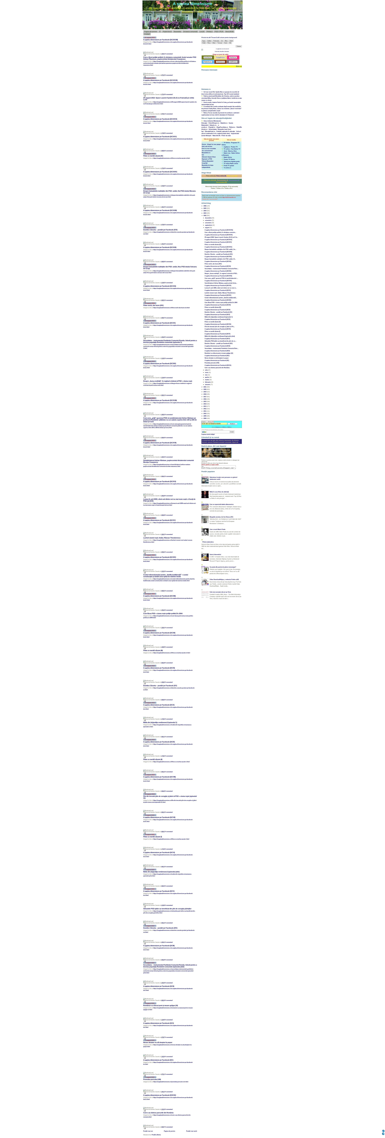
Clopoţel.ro (211, 127)
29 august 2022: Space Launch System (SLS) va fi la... (221, 237)
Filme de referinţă (210, 180)
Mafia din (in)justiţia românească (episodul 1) (160, 722)
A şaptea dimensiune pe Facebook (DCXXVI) (160, 119)
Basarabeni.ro (206, 152)
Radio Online (228, 157)
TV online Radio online (231, 163)
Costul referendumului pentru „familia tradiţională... (221, 297)
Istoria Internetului (215, 554)
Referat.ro (232, 127)
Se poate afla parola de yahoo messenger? (223, 567)
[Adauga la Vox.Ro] (180, 48)
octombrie (208, 223)
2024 (205, 210)
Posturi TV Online (229, 159)
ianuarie (207, 384)
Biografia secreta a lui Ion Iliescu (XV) (221, 517)
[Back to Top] (383, 1131)
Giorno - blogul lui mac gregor (211, 144)
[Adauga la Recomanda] (151, 48)
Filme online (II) (221, 176)
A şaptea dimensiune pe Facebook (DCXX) (159, 323)
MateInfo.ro (223, 123)
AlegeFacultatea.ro (222, 127)
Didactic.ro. (213, 125)
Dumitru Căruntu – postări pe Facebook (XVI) (160, 230)
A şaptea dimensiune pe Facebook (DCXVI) (159, 481)
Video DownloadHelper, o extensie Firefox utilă (224, 579)
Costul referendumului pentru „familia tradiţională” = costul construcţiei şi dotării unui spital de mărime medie (165, 575)
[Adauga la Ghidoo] (190, 48)
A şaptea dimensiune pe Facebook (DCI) (158, 1023)
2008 (205, 418)
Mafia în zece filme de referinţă (219, 492)
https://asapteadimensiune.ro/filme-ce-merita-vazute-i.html (171, 839)
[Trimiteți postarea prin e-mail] (170, 55)
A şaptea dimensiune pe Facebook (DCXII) (159, 633)
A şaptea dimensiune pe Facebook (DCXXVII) (160, 80)
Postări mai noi (148, 1131)
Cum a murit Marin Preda (217, 529)
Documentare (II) (234, 180)
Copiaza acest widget (208, 434)
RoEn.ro (229, 427)
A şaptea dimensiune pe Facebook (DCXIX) (159, 363)
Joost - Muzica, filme (230, 151)
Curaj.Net (204, 163)
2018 (205, 394)
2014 (205, 404)
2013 (205, 406)
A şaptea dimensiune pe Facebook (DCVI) (159, 852)
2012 (205, 408)
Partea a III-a (228, 188)
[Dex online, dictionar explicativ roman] (204, 432)
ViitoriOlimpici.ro (213, 123)
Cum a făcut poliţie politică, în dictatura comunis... (220, 232)
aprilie (207, 377)
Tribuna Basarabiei (207, 161)
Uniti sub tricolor (207, 146)
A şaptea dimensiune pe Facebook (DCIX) (159, 742)
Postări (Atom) (156, 1134)
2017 (205, 396)
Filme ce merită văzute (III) (153, 650)
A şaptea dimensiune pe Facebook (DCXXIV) (160, 172)
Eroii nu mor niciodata (209, 148)
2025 (205, 208)
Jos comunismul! (207, 150)
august (207, 227)
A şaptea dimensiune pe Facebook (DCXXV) (160, 136)
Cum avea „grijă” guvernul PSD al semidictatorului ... (221, 278)
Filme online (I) (210, 176)
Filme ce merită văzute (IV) (153, 156)
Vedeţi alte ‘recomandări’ (210, 199)
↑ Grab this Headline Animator (221, 51)
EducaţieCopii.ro (210, 131)
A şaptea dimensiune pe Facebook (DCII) (158, 986)
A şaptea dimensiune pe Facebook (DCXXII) (159, 247)
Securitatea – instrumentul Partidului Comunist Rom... (221, 268)
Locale (202, 31)
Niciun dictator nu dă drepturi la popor (157, 1042)
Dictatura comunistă (190, 31)
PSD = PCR (219, 31)
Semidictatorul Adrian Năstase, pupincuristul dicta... (221, 283)
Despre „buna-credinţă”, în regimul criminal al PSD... (221, 273)
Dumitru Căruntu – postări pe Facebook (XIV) (160, 928)
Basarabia (177, 31)
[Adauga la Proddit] (175, 48)
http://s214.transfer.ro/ (229, 197)
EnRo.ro (224, 427)
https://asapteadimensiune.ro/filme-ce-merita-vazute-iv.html (171, 158)
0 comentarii (169, 54)
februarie (208, 382)
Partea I (213, 188)
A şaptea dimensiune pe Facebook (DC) (158, 1060)
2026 (205, 206)
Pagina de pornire (150, 31)
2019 (205, 391)
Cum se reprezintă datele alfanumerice (222, 504)
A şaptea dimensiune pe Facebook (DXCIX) (159, 1095)
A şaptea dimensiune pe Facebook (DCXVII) (159, 443)
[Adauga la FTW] (166, 48)
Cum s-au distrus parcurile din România (158, 1113)
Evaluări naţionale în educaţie (225, 131)
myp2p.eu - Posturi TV (231, 147)
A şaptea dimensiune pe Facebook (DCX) (158, 705)
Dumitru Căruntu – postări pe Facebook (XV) (160, 685)
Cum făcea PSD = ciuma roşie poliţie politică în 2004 (162, 613)
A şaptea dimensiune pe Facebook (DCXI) (159, 668)
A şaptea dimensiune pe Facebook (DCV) (158, 891)
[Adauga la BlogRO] (156, 48)
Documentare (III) (221, 182)
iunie (207, 372)
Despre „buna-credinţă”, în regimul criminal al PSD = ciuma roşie (167, 381)
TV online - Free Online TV (232, 149)
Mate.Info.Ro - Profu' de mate (222, 135)
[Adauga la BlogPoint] (161, 48)
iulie (206, 370)
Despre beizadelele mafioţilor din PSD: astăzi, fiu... (220, 249)
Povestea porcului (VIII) (152, 1079)
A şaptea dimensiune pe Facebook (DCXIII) (159, 596)
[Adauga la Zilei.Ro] (185, 48)
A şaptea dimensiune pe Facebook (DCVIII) (159, 777)
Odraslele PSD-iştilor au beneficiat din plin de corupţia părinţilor (167, 909)
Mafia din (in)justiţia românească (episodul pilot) (161, 872)
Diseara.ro (218, 427)
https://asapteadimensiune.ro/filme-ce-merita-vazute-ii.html (171, 761)
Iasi (203, 155)
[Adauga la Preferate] (170, 48)
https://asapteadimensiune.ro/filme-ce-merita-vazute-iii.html (171, 653)
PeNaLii (209, 31)
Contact (147, 34)
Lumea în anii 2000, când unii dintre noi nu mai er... (221, 288)
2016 (205, 399)
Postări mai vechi (191, 1131)
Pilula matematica (208, 542)
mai (206, 375)
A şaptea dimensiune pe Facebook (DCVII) (159, 817)
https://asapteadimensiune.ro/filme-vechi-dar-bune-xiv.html (171, 307)
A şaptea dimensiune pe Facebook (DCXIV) (159, 557)
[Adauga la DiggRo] (146, 48)
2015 (205, 401)
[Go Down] (383, 1133)
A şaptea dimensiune (192, 4)
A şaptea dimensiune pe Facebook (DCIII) (159, 946)
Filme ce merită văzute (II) (152, 759)
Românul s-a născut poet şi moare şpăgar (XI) (160, 1005)
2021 (205, 387)
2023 (205, 213)
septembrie (208, 225)
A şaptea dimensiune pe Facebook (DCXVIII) (160, 400)
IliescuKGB (229, 31)
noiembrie (208, 220)
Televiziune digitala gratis (232, 161)
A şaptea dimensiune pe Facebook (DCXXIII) (160, 210)
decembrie (208, 218)
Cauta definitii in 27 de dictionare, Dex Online (212, 429)
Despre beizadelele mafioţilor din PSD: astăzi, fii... (220, 259)
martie (207, 379)
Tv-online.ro (227, 167)
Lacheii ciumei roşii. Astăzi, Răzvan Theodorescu (161, 538)
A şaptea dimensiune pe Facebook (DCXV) (159, 520)
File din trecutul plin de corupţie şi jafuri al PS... (220, 326)
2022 (205, 215)
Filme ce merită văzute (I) (152, 837)
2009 (205, 416)
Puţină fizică (167, 31)
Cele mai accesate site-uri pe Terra (220, 592)
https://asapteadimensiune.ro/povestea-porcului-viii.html (170, 1081)
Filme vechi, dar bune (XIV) (153, 305)
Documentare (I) (222, 180)
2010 (205, 413)
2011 (205, 411)
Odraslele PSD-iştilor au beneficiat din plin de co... (220, 341)
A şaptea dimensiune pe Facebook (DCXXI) (159, 286)
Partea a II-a (220, 188)
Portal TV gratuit (229, 165)
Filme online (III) (232, 176)
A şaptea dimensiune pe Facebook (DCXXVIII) (160, 40)
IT (160, 31)
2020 (205, 389)
